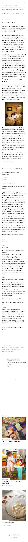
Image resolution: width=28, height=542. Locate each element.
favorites (10, 347)
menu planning (17, 349)
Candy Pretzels (8, 523)
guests (3, 349)
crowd (7, 347)
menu (12, 349)
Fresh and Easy (16, 347)
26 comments (9, 443)
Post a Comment (9, 485)
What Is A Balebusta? (13, 13)
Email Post (8, 345)
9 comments (8, 525)
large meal (8, 349)
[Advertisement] (14, 401)
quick (9, 351)
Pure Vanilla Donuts (11, 441)
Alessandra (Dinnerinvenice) (13, 359)
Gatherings (22, 347)
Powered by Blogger (15, 534)
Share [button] (3, 345)
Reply (8, 366)
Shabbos (12, 351)
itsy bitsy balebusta (9, 5)
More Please (4, 351)
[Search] (25, 2)
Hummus (4, 179)
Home (4, 13)
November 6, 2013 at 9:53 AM (13, 360)
